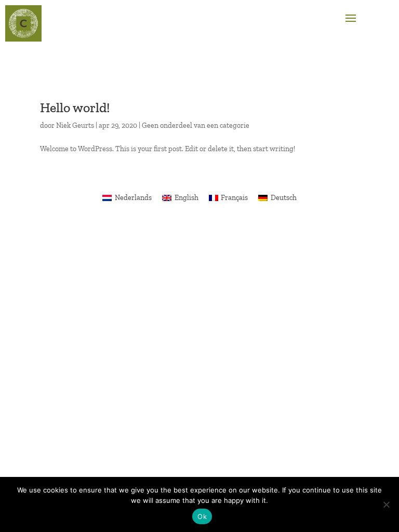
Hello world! (75, 107)
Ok (202, 516)
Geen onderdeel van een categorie (195, 125)
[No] (386, 504)
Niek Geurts (75, 125)
